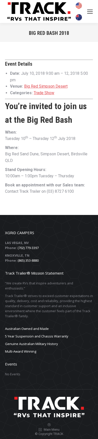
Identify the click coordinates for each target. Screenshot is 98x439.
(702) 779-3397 (28, 248)
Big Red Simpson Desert (46, 86)
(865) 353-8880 (28, 260)
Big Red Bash (49, 120)
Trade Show (44, 92)
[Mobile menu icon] (90, 12)
